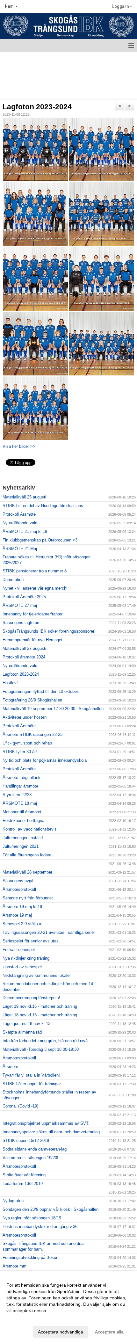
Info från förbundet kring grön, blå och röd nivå (45, 1040)
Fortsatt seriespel (19, 949)
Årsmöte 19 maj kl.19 (22, 906)
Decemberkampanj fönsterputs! (31, 997)
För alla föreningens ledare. (28, 855)
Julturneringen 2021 (21, 846)
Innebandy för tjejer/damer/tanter (32, 614)
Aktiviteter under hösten (25, 717)
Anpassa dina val (23, 1318)
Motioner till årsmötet (22, 812)
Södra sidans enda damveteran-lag (35, 1149)
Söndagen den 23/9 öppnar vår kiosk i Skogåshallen (50, 1209)
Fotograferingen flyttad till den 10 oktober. (41, 691)
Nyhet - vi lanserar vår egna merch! (35, 588)
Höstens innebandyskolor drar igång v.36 (40, 1226)
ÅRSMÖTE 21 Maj (20, 548)
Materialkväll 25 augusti (24, 497)
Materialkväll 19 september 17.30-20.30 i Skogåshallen (53, 708)
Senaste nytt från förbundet (28, 898)
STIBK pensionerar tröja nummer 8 (35, 571)
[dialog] (68, 1308)
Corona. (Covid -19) (20, 1106)
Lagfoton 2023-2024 (37, 107)
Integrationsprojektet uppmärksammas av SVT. (46, 1123)
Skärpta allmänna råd (22, 1032)
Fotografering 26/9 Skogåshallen (32, 700)
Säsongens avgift (19, 880)
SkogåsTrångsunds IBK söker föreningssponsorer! (49, 631)
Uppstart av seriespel (22, 966)
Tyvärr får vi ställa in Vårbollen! (31, 1075)
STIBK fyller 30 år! (20, 751)
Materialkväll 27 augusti (24, 648)
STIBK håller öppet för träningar (32, 1083)
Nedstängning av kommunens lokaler (37, 975)
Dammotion (13, 579)
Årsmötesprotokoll (19, 889)
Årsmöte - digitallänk (21, 777)
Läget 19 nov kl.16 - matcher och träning (40, 1006)
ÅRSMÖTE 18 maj (20, 803)
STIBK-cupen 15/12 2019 (26, 1140)
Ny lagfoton (13, 1200)
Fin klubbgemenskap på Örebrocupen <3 (40, 540)
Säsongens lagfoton (21, 622)
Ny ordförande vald (20, 522)
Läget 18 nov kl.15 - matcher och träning (40, 1015)
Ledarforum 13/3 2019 (23, 1183)
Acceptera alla (109, 1331)
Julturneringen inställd (23, 837)
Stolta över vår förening (24, 1175)
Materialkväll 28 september (27, 872)
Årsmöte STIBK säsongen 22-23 (32, 734)
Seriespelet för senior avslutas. (31, 941)
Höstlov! (10, 682)
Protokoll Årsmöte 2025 (24, 596)
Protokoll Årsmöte (19, 514)
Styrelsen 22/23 (17, 794)
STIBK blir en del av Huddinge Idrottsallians (43, 505)
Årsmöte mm (14, 1266)
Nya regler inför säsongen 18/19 (32, 1218)
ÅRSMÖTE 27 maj (20, 605)
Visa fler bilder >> (19, 446)
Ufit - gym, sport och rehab (27, 743)
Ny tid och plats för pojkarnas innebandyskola (45, 760)
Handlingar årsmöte (20, 786)
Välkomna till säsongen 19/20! (30, 1157)
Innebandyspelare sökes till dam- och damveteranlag (51, 1132)
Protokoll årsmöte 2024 (24, 657)
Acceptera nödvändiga (60, 1331)
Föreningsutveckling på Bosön (30, 1257)
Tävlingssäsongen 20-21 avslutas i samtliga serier (49, 932)
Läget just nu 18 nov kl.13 (26, 1023)
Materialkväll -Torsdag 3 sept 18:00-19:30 (41, 1049)
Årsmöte (10, 1066)
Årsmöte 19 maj (17, 915)
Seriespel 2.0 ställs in (22, 923)
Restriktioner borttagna (23, 820)
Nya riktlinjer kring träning (26, 958)
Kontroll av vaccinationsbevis (30, 829)
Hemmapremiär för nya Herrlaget (32, 639)
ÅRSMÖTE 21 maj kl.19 (25, 531)
